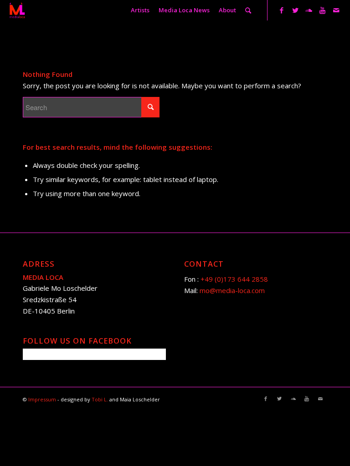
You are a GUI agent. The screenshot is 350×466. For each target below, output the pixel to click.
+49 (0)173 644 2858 (234, 279)
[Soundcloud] (309, 10)
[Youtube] (322, 10)
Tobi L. (100, 399)
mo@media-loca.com (232, 290)
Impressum (42, 399)
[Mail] (336, 10)
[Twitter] (295, 10)
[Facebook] (281, 10)
